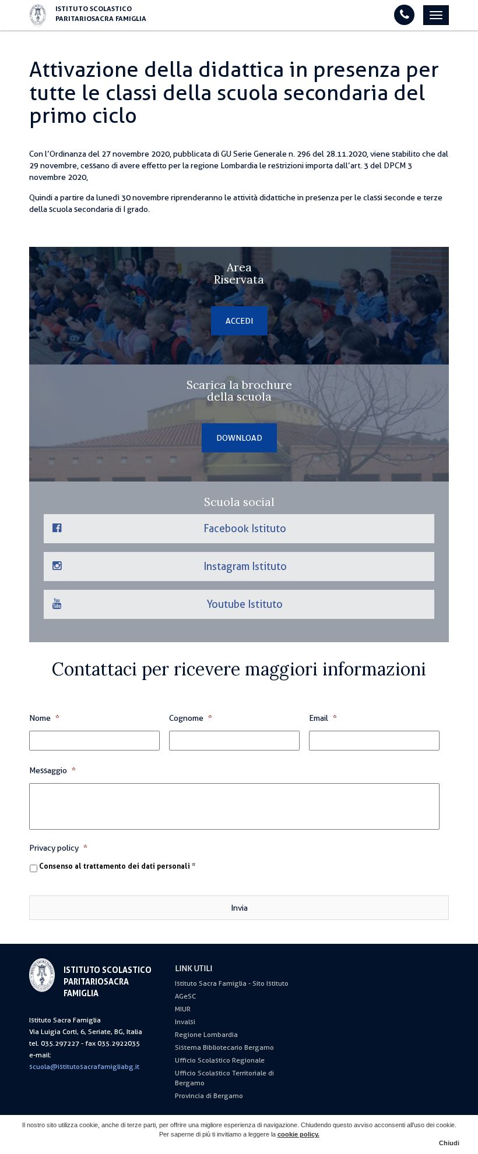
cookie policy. (298, 1134)
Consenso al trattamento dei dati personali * (117, 866)
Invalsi (185, 1022)
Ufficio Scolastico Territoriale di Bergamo (224, 1078)
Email (323, 718)
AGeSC (185, 996)
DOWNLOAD (239, 438)
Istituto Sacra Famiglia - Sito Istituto (232, 983)
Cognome (190, 718)
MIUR (183, 1009)
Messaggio (52, 770)
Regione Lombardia (206, 1035)
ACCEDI (239, 320)
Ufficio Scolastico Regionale (220, 1060)
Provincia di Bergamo (209, 1096)
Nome (44, 718)
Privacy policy (58, 847)
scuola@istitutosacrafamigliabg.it (84, 1067)
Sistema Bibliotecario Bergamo (224, 1047)
